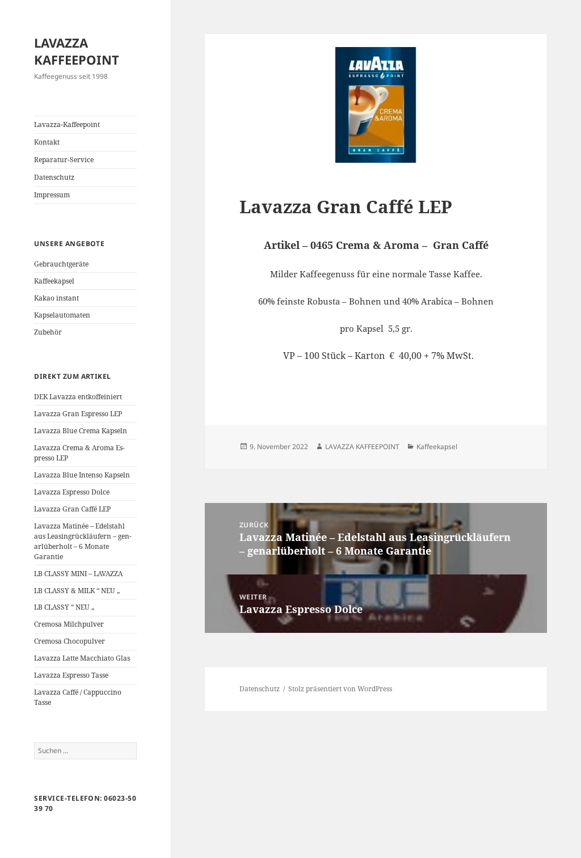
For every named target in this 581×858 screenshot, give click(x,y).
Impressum (52, 195)
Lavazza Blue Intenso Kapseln (82, 475)
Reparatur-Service (64, 159)
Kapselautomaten (62, 315)
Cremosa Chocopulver (69, 641)
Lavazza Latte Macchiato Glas (82, 658)
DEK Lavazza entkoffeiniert (78, 396)
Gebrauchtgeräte (61, 264)
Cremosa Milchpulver (69, 624)
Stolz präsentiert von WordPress (340, 689)
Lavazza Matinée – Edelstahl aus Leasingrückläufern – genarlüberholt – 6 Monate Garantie (83, 541)
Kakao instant (56, 298)
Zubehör (48, 332)
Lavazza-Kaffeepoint (67, 124)
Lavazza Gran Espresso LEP (78, 414)
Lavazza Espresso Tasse (71, 675)
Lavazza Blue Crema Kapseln (80, 431)
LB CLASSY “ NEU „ (64, 607)
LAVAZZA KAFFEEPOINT (76, 51)
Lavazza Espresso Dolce (72, 492)
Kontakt (47, 142)
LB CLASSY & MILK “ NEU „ (77, 590)
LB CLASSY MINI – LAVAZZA (78, 573)
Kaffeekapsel (54, 281)
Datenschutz (54, 177)
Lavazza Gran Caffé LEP (72, 509)
